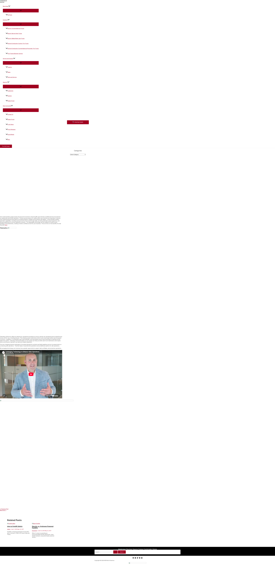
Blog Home (5, 6)
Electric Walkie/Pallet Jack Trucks (16, 38)
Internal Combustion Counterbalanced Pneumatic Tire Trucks (23, 48)
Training (10, 67)
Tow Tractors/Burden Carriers (15, 53)
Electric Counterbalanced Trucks (16, 28)
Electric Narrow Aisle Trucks (15, 33)
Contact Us (10, 114)
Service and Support (8, 58)
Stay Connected (7, 106)
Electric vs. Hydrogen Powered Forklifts (42, 527)
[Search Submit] (115, 552)
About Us (5, 82)
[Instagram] (141, 558)
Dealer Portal (11, 100)
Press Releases (11, 129)
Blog (9, 139)
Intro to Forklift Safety (14, 526)
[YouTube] (139, 558)
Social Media (11, 134)
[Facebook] (135, 558)
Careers (10, 95)
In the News (11, 124)
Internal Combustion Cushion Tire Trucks (18, 43)
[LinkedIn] (133, 558)
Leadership (10, 90)
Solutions (5, 20)
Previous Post (4, 509)
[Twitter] (137, 558)
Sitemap (155, 549)
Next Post (3, 510)
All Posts (10, 15)
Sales (9, 72)
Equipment (34, 530)
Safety (8, 529)
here (6, 225)
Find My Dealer (148, 549)
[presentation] (9, 6)
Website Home (122, 549)
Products (141, 549)
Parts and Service (12, 77)
